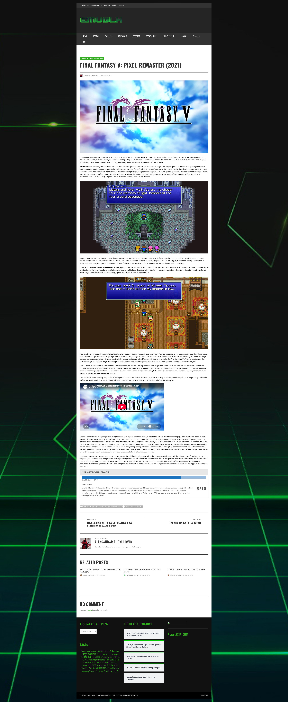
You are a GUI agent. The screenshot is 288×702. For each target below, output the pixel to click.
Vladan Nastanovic (132, 575)
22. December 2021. (106, 76)
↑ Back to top (204, 695)
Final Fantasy (84, 506)
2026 (116, 662)
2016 (98, 665)
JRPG (115, 651)
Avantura (93, 668)
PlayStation (113, 667)
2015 (102, 651)
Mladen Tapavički (88, 575)
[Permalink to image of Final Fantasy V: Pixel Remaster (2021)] (144, 116)
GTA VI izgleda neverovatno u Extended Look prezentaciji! (100, 570)
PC (122, 506)
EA (118, 651)
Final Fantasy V (94, 506)
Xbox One (102, 667)
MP (102, 657)
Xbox (91, 671)
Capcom (99, 662)
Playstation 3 (86, 665)
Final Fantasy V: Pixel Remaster (110, 506)
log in (90, 610)
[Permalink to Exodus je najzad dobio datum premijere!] (188, 589)
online (116, 654)
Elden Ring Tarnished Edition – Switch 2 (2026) (142, 570)
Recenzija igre (128, 506)
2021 (101, 671)
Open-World (85, 651)
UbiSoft (104, 665)
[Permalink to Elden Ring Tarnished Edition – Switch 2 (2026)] (144, 589)
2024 (111, 654)
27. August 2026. (100, 575)
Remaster (85, 671)
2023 (103, 660)
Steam (115, 665)
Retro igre (98, 58)
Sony (105, 657)
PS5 (108, 659)
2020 (98, 657)
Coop (112, 662)
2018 (94, 657)
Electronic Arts (104, 654)
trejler (87, 656)
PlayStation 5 (111, 671)
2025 (94, 665)
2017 (112, 660)
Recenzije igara (86, 58)
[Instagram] (193, 5)
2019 (93, 662)
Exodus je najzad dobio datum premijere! (186, 569)
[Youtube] (201, 5)
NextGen (85, 660)
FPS (107, 662)
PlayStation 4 (90, 654)
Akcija (110, 665)
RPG (104, 662)
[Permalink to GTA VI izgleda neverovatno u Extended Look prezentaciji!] (100, 589)
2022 (106, 651)
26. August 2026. (144, 575)
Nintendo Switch (114, 657)
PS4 (111, 650)
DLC (82, 657)
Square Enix (138, 506)
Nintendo (85, 668)
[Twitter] (197, 5)
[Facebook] (188, 5)
